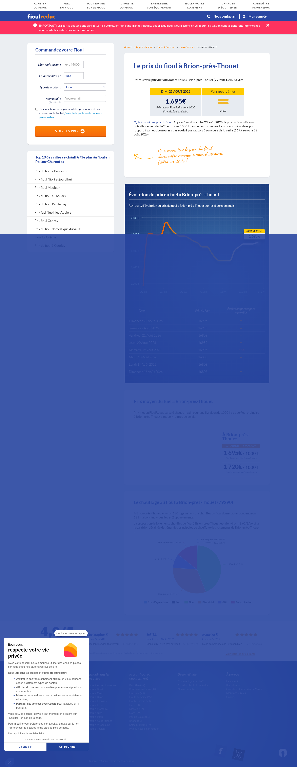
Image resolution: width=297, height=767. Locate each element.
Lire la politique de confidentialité (26, 733)
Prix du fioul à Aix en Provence (98, 685)
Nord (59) (135, 713)
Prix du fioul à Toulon (93, 728)
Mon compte (258, 16)
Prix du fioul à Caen (92, 693)
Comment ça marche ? (190, 681)
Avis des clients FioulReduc (193, 685)
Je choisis (25, 746)
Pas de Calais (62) (139, 716)
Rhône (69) (135, 720)
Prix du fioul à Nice (91, 713)
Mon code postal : (49, 64)
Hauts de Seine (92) (140, 697)
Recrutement (233, 685)
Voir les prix (67, 131)
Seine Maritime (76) (140, 724)
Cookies (231, 697)
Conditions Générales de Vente (244, 689)
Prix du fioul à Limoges (94, 701)
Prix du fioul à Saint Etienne (96, 720)
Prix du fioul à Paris (92, 716)
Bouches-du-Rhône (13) (143, 689)
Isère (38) (135, 705)
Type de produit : (50, 87)
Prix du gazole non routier (144, 728)
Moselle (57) (136, 708)
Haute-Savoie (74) (140, 701)
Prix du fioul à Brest (92, 689)
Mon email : (53, 99)
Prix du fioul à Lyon (91, 705)
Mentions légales (236, 693)
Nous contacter (225, 16)
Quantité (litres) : (50, 76)
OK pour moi (67, 746)
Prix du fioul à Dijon (92, 697)
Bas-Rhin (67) (137, 685)
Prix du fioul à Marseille (94, 708)
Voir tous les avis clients (240, 653)
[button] (10, 762)
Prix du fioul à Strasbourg (95, 724)
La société (232, 681)
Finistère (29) (137, 693)
